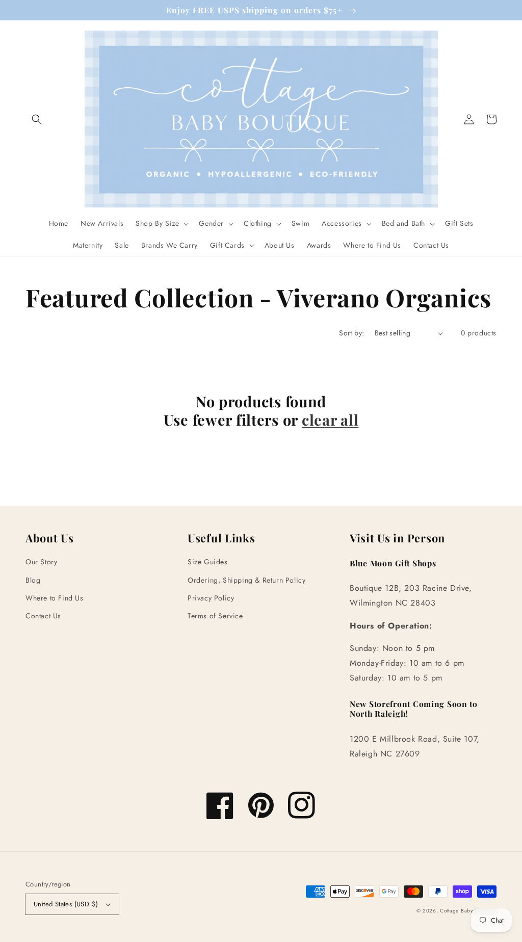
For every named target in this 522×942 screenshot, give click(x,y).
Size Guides (208, 562)
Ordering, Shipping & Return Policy (246, 580)
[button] (36, 119)
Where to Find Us (54, 598)
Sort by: (351, 333)
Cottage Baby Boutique (468, 910)
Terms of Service (215, 616)
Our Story (41, 562)
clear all (330, 419)
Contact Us (43, 616)
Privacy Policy (211, 598)
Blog (32, 580)
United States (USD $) (66, 904)
